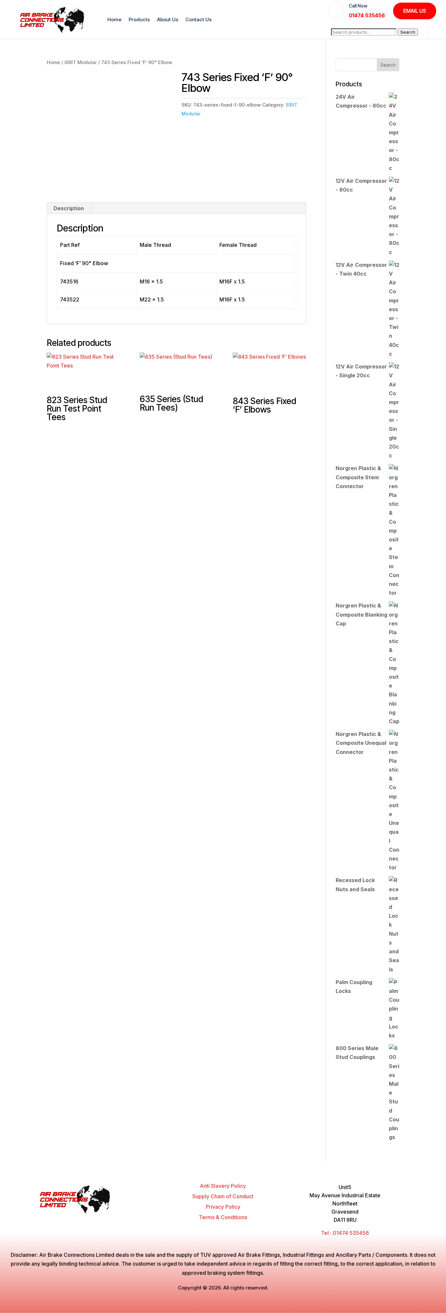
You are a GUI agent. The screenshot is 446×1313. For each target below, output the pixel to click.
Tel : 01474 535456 (345, 1233)
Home (114, 19)
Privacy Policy (223, 1206)
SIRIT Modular (80, 62)
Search (407, 32)
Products (139, 19)
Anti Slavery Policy (223, 1186)
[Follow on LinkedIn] (146, 1220)
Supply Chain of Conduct (222, 1196)
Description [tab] (69, 208)
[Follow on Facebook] (109, 1220)
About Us (167, 19)
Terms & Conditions (223, 1217)
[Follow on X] (121, 1220)
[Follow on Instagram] (134, 1220)
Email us (414, 11)
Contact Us (198, 19)
